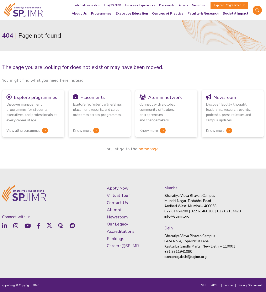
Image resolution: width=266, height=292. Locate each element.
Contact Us (117, 203)
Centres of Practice (167, 13)
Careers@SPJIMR (123, 246)
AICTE (215, 285)
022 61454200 (176, 211)
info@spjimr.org (176, 216)
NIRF (204, 285)
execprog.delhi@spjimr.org (185, 256)
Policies (229, 285)
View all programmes (23, 130)
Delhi (169, 228)
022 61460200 (202, 211)
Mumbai (171, 188)
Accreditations (120, 231)
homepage (148, 149)
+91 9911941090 (178, 251)
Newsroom (199, 5)
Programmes (101, 13)
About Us (79, 13)
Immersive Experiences (140, 5)
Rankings (115, 238)
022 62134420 (229, 211)
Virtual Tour (118, 195)
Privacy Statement (250, 285)
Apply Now (117, 188)
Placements (167, 5)
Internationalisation (87, 5)
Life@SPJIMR (112, 5)
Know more (82, 130)
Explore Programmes (227, 5)
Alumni (183, 5)
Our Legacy (117, 224)
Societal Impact (235, 13)
